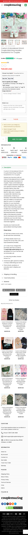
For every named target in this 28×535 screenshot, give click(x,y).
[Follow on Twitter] (5, 504)
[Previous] (3, 25)
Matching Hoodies (10, 46)
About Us (3, 452)
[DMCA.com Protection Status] (14, 508)
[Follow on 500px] (15, 504)
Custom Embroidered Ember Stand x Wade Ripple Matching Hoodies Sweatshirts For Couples (20, 351)
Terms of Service (6, 482)
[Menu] (2, 5)
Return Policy (4, 477)
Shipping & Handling (10, 274)
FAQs (2, 485)
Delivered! (24, 152)
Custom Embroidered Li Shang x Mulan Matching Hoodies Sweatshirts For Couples (20, 408)
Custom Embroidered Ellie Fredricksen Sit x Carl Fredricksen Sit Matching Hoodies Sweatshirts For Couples (7, 379)
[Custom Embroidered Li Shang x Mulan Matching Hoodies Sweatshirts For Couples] (21, 400)
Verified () (21, 290)
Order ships (14, 152)
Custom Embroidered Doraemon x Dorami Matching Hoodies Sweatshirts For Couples (7, 322)
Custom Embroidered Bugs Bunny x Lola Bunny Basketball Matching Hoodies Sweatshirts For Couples (20, 322)
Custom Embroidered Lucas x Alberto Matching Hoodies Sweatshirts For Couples (20, 379)
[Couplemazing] (12, 5)
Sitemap (3, 465)
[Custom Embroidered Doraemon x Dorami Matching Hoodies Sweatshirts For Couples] (7, 314)
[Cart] (25, 5)
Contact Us (4, 457)
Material (6, 281)
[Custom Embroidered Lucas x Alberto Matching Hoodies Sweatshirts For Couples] (21, 371)
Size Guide (4, 460)
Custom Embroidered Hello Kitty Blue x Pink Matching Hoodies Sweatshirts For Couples (7, 351)
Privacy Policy (5, 479)
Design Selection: (6, 91)
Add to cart (17, 139)
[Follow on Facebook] (2, 504)
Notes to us (5, 103)
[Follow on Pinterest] (10, 504)
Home (2, 46)
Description (7, 167)
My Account (4, 454)
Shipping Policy (5, 474)
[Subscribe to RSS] (13, 504)
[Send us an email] (7, 504)
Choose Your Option (7, 73)
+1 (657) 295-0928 (12, 433)
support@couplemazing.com (15, 436)
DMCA (3, 488)
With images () (9, 290)
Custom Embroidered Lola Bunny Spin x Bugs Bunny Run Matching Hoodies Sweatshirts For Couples (7, 408)
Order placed (4, 152)
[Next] (24, 25)
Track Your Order (6, 463)
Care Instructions (9, 278)
